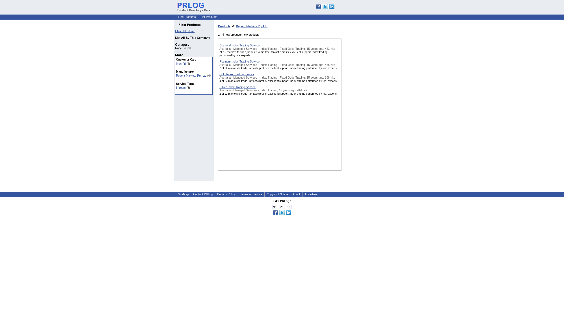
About (296, 194)
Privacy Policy (226, 194)
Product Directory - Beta (193, 10)
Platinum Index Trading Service (239, 61)
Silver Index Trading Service (237, 87)
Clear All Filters (185, 31)
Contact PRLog (203, 194)
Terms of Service (251, 194)
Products (224, 26)
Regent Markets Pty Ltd (191, 75)
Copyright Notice (277, 194)
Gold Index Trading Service (236, 74)
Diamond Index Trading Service (239, 45)
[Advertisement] (363, 114)
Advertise (311, 194)
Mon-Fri (181, 63)
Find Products (187, 16)
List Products (208, 16)
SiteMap (183, 194)
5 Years (181, 87)
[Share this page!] (325, 8)
